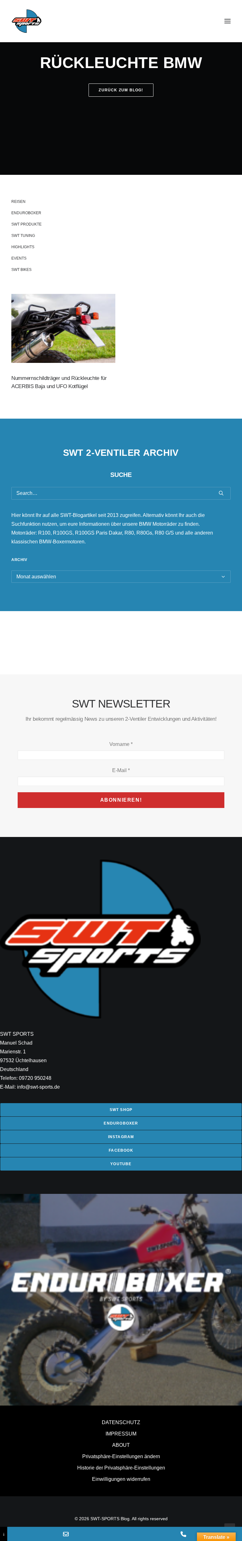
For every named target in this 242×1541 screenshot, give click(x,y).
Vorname (121, 744)
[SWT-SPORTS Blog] (27, 21)
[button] (227, 21)
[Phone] (183, 1534)
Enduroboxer (26, 213)
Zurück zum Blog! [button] (121, 90)
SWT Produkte (26, 224)
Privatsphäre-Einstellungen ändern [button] (121, 1456)
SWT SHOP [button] (121, 1110)
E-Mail (121, 770)
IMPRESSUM (121, 1433)
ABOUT (121, 1445)
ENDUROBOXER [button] (121, 1123)
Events (18, 258)
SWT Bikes (21, 269)
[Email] (65, 1534)
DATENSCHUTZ (121, 1422)
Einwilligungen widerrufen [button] (121, 1479)
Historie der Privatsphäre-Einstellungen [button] (121, 1467)
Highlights (22, 247)
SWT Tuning (23, 235)
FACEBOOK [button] (121, 1150)
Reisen (18, 201)
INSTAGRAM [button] (121, 1137)
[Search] (121, 493)
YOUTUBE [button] (120, 1164)
